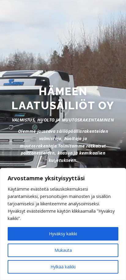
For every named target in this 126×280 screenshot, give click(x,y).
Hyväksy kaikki (63, 234)
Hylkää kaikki (63, 267)
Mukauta (63, 250)
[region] (63, 224)
